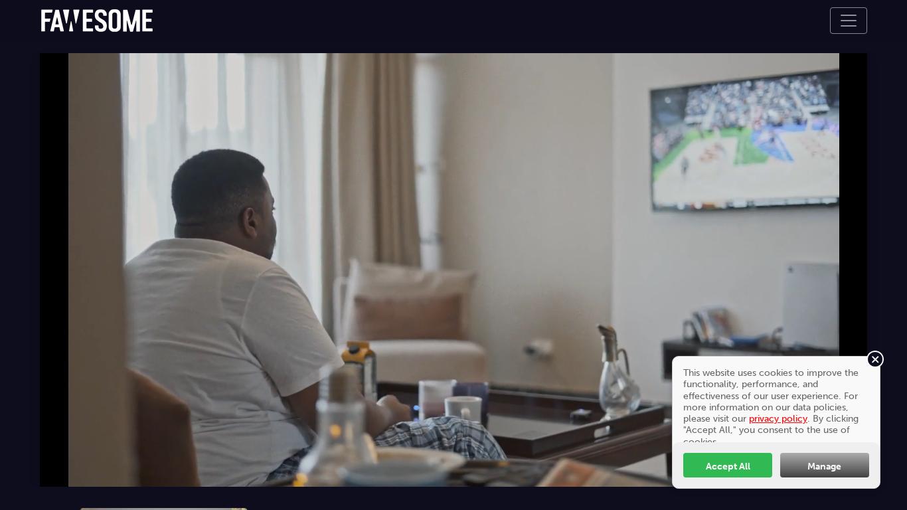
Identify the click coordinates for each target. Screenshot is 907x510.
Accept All (728, 466)
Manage (824, 466)
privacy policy (778, 418)
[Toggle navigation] (848, 20)
